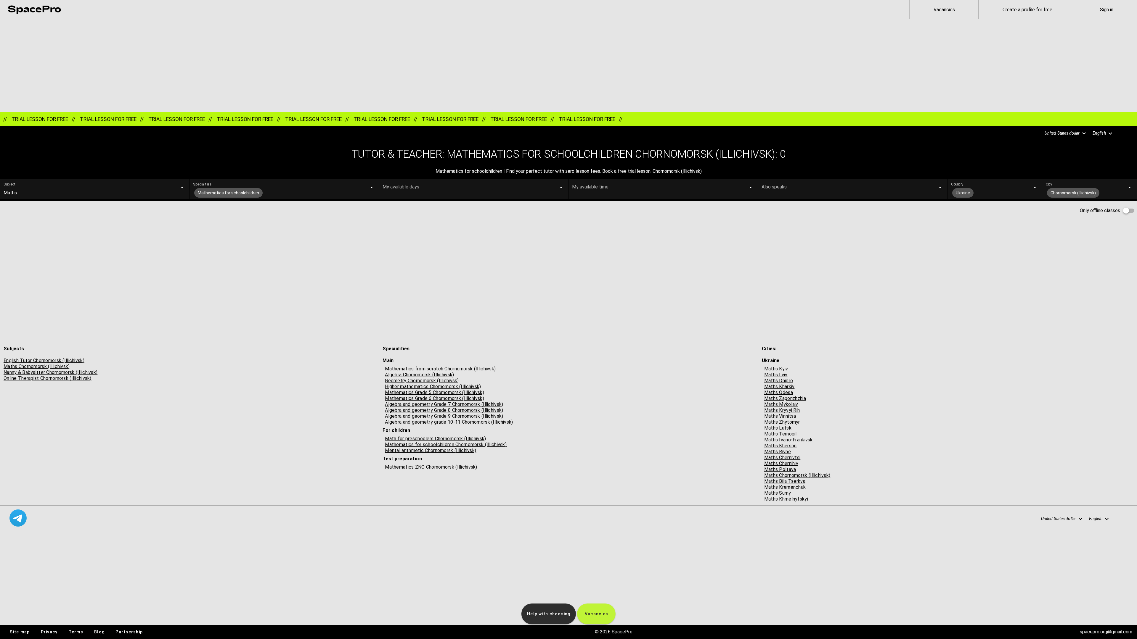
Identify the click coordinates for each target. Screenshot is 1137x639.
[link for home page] (34, 9)
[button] (1062, 133)
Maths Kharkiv (779, 386)
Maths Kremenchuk (785, 487)
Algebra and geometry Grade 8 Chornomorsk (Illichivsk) (444, 410)
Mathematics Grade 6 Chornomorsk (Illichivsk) (434, 398)
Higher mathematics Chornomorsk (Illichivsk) (433, 386)
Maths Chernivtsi (782, 457)
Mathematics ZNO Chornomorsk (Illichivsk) (431, 467)
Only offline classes (1100, 210)
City (1049, 184)
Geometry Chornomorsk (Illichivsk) (422, 380)
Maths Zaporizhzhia (785, 398)
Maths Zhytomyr (782, 422)
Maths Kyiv (776, 369)
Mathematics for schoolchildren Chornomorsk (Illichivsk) (446, 444)
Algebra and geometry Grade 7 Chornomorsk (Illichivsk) (444, 404)
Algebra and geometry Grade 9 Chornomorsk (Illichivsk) (444, 416)
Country (957, 184)
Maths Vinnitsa (780, 416)
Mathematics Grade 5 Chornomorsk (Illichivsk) (434, 392)
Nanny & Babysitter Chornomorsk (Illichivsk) (50, 372)
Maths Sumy (777, 493)
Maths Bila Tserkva (784, 481)
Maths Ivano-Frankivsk (788, 440)
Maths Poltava (780, 469)
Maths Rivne (777, 451)
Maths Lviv (776, 374)
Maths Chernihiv (781, 463)
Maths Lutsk (777, 428)
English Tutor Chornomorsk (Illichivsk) (44, 360)
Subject (10, 184)
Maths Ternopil (780, 434)
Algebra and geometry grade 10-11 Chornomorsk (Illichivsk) (449, 422)
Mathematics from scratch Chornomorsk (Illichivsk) (440, 369)
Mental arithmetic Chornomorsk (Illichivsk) (430, 450)
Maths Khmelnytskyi (786, 499)
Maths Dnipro (778, 380)
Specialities (202, 184)
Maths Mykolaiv (781, 404)
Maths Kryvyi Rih (782, 410)
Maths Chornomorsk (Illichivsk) (37, 366)
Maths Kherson (780, 445)
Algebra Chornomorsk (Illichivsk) (419, 374)
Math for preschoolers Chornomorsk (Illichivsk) (435, 438)
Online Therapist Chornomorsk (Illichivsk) (47, 378)
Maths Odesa (778, 392)
